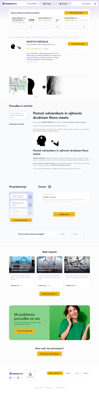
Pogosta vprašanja (60, 387)
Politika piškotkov (49, 387)
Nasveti (68, 373)
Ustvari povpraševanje (24, 331)
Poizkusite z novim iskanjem (49, 354)
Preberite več (15, 285)
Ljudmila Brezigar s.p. (70, 18)
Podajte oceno (64, 214)
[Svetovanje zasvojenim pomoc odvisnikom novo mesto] (18, 85)
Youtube (21, 377)
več (31, 26)
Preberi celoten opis (31, 61)
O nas (76, 373)
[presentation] (13, 86)
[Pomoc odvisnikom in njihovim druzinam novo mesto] (55, 85)
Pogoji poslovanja (38, 387)
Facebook (14, 377)
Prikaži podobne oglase (76, 13)
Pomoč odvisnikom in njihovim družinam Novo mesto (17, 115)
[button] (35, 96)
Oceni (46, 48)
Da (63, 234)
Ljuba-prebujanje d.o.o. (45, 18)
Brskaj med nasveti (48, 294)
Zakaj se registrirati (54, 373)
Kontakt (86, 373)
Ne (76, 234)
